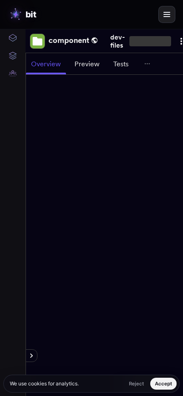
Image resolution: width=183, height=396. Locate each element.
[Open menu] (166, 14)
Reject (136, 384)
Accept (163, 384)
